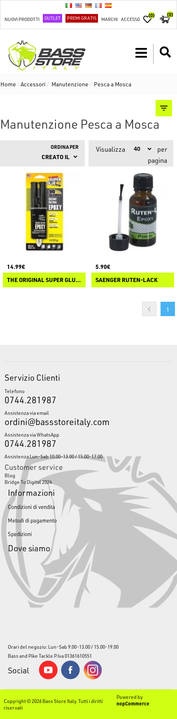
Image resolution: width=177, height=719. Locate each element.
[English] (79, 5)
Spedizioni (20, 533)
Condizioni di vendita (31, 506)
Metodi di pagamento (32, 520)
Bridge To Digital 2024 (28, 482)
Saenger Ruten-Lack (126, 280)
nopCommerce (132, 703)
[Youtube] (48, 677)
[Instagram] (92, 677)
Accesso (130, 19)
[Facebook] (70, 677)
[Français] (98, 5)
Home (8, 84)
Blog (10, 475)
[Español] (108, 5)
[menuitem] (89, 475)
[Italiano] (69, 5)
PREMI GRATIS (81, 18)
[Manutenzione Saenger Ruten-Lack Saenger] (133, 212)
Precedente (149, 309)
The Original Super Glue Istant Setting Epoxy (44, 280)
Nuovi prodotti (22, 19)
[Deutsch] (88, 5)
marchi (109, 19)
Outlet (52, 18)
